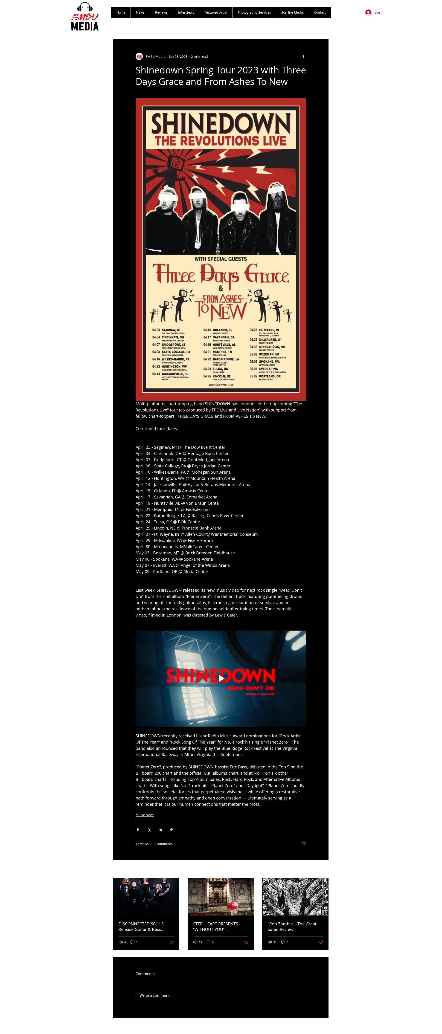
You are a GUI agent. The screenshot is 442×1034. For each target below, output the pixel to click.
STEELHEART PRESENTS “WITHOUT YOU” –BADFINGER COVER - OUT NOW (218, 926)
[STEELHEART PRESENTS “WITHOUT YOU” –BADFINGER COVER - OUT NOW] (221, 896)
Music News (145, 815)
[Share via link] (171, 829)
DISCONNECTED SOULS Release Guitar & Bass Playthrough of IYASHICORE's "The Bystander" (146, 926)
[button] (161, 12)
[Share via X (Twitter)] (149, 829)
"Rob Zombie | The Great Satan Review (292, 926)
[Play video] (221, 678)
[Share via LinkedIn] (160, 829)
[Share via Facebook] (138, 829)
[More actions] (303, 56)
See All (323, 869)
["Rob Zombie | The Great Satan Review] (295, 896)
